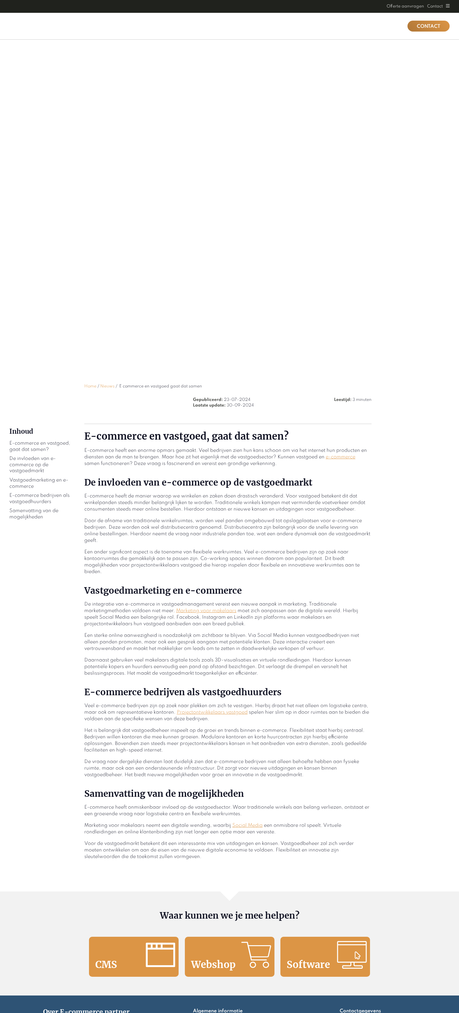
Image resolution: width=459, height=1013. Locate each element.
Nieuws (107, 386)
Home (273, 25)
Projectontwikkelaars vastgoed (212, 712)
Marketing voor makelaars (206, 610)
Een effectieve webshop (368, 25)
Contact (435, 6)
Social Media (247, 825)
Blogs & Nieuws (310, 25)
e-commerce (340, 457)
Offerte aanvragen (405, 6)
